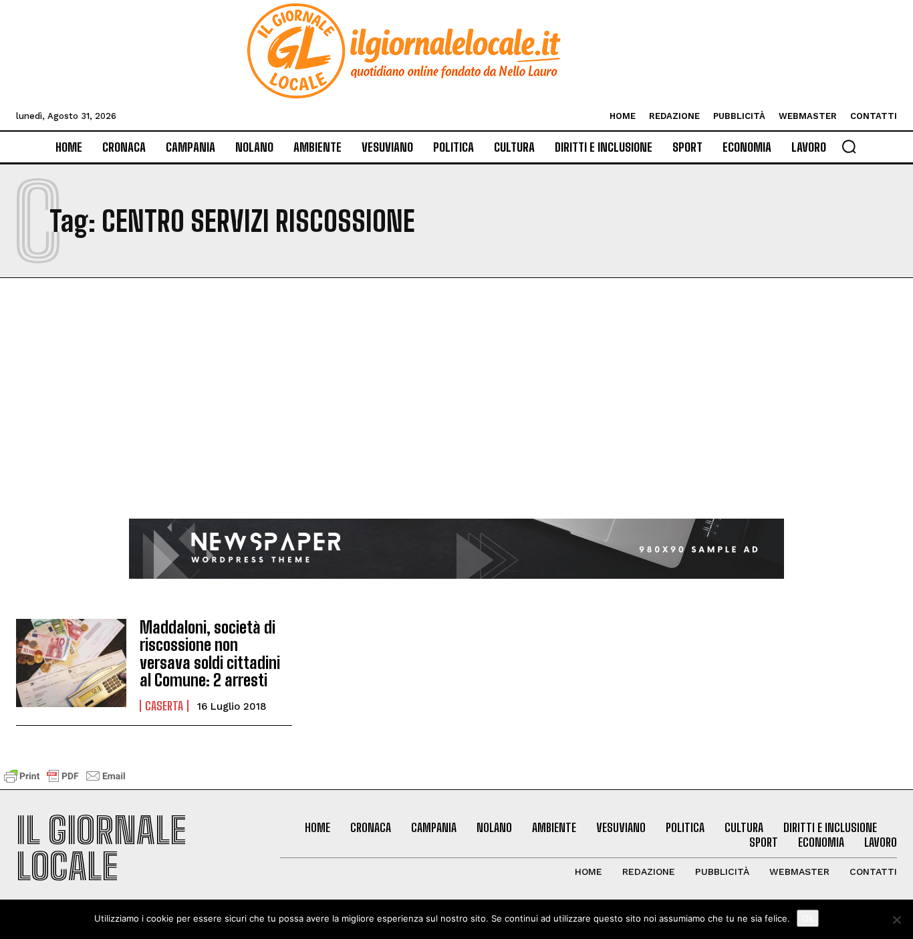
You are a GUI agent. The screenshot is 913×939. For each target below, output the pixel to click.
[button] (849, 146)
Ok (807, 918)
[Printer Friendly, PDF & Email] (65, 782)
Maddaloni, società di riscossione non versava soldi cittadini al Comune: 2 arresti (210, 654)
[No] (896, 919)
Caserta (164, 706)
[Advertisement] (456, 418)
